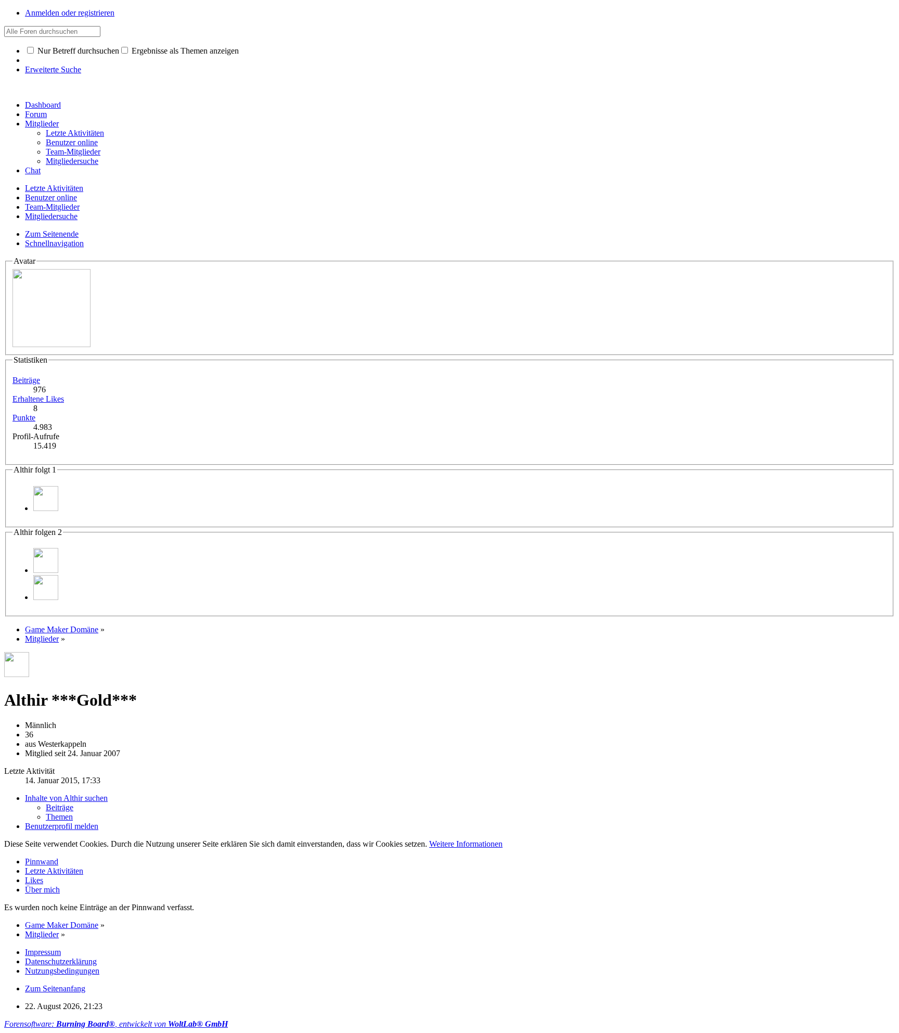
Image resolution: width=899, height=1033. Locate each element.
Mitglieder (42, 123)
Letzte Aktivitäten (54, 870)
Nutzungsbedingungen (62, 970)
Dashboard (43, 104)
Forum (36, 114)
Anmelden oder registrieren (69, 12)
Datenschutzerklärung (61, 961)
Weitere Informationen (466, 843)
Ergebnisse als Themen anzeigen (184, 50)
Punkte (23, 417)
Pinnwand (41, 861)
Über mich (42, 889)
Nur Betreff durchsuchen (77, 50)
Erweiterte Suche (53, 69)
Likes (34, 880)
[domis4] (45, 508)
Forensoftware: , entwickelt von (116, 1023)
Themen (59, 816)
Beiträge (26, 380)
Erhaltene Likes (38, 398)
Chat (33, 170)
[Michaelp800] (45, 597)
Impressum (43, 952)
